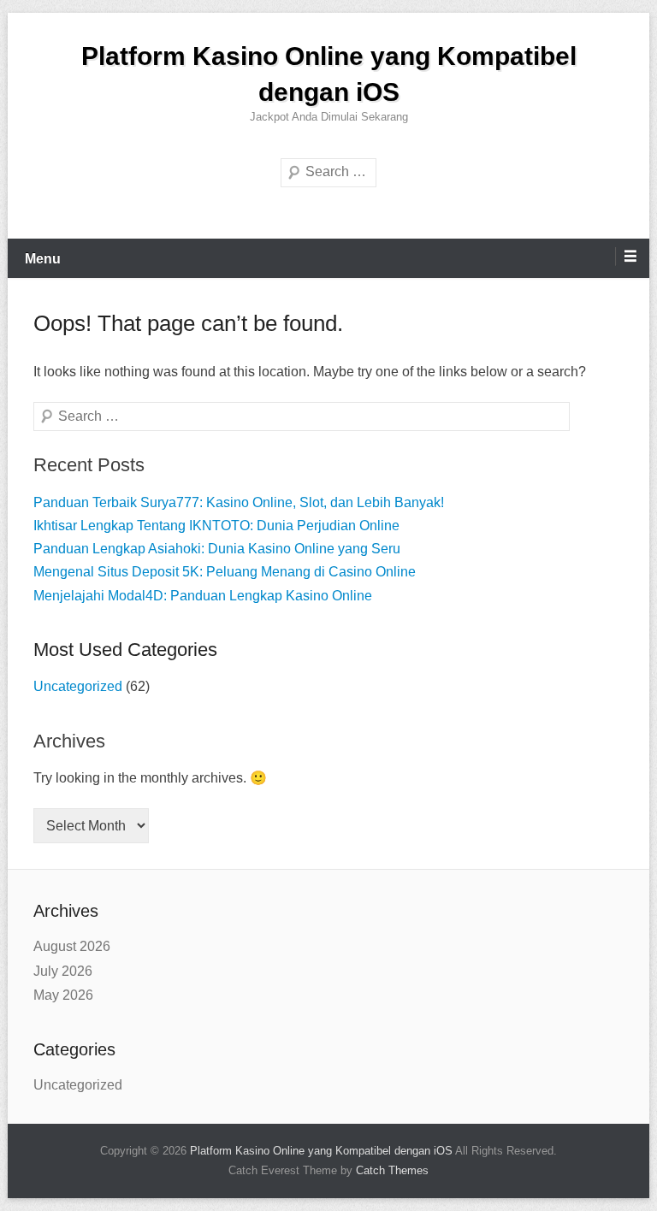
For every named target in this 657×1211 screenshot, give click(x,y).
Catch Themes (392, 1170)
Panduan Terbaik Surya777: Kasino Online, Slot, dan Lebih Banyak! (238, 502)
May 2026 (63, 995)
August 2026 (71, 946)
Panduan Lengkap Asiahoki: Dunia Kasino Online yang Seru (216, 548)
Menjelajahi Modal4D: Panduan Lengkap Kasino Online (202, 595)
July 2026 (62, 971)
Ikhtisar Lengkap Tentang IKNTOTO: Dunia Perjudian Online (216, 525)
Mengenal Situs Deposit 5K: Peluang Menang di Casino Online (224, 571)
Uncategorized (77, 686)
